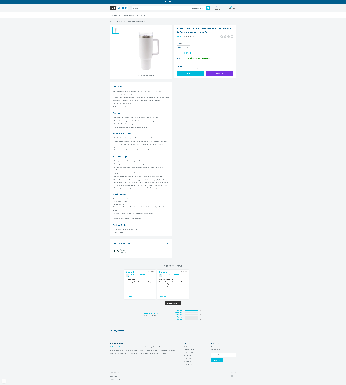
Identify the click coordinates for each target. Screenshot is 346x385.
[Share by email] (232, 36)
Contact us (187, 361)
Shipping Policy (188, 352)
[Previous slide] (121, 287)
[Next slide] (224, 287)
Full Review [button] (129, 296)
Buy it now (219, 73)
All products (118, 21)
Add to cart (190, 73)
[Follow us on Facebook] (232, 375)
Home (111, 21)
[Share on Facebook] (221, 36)
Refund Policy (188, 355)
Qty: (180, 43)
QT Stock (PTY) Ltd (115, 347)
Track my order (188, 364)
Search (186, 346)
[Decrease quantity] (186, 67)
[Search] (208, 8)
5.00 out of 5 (156, 313)
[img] (130, 272)
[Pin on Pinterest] (225, 36)
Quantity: (180, 66)
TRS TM (179, 36)
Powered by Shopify (115, 379)
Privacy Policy (188, 358)
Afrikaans (113, 372)
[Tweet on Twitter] (228, 36)
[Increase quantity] (196, 67)
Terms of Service (189, 349)
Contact (143, 15)
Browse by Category (129, 15)
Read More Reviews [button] (173, 303)
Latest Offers (114, 15)
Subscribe (217, 360)
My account (217, 9)
